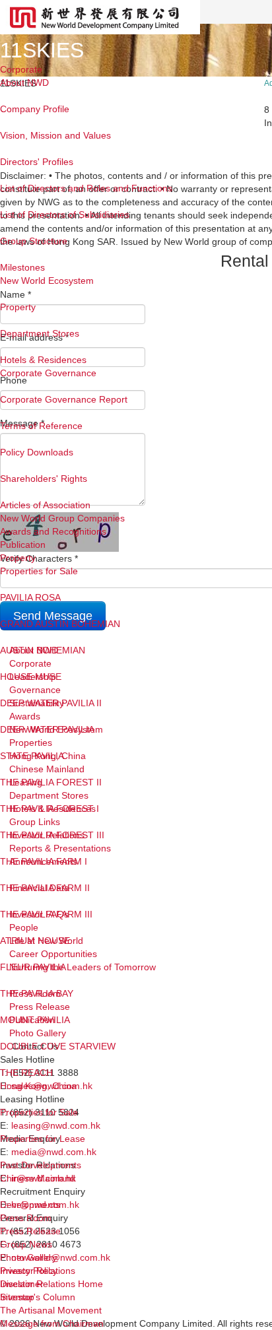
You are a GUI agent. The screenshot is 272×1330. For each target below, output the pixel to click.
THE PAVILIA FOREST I (49, 808)
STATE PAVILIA (32, 755)
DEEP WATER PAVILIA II (51, 703)
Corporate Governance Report (63, 399)
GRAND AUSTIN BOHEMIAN (60, 623)
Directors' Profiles (36, 161)
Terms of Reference (41, 425)
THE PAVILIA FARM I (43, 861)
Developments (30, 1204)
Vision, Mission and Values (55, 135)
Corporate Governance (48, 373)
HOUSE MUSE (30, 676)
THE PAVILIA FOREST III (52, 835)
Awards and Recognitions (53, 531)
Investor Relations (37, 1270)
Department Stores (39, 333)
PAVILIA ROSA (30, 597)
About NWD (24, 82)
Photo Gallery (28, 1257)
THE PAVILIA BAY (36, 993)
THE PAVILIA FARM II (45, 887)
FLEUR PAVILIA (33, 967)
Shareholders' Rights (43, 478)
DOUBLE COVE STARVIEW (58, 1046)
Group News (26, 1244)
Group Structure (33, 241)
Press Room (25, 1218)
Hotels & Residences (43, 359)
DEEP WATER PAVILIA (47, 729)
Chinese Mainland (37, 1178)
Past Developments (40, 1165)
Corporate (21, 69)
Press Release (30, 1231)
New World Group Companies (62, 518)
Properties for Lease (42, 1138)
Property (18, 307)
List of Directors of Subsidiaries (64, 214)
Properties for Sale (39, 571)
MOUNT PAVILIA (35, 1019)
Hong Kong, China (38, 1086)
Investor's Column (37, 1297)
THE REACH (26, 1072)
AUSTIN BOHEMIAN (42, 650)
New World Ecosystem (47, 280)
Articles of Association (45, 505)
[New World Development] (100, 17)
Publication (23, 544)
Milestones (22, 267)
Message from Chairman (52, 1323)
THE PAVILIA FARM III (46, 914)
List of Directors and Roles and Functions (86, 188)
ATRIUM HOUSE (35, 940)
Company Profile (34, 109)
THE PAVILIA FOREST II (51, 782)
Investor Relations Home (51, 1284)
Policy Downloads (36, 452)
